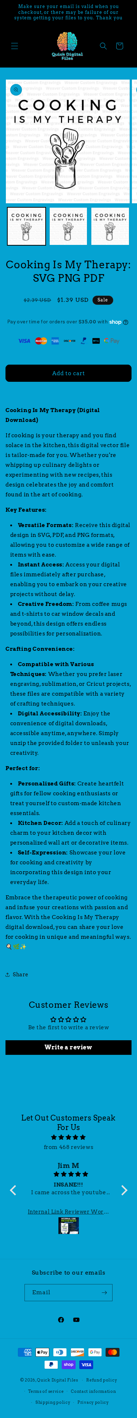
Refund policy (101, 1380)
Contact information (93, 1391)
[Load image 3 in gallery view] (110, 226)
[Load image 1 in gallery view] (26, 226)
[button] (15, 46)
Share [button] (20, 974)
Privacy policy (93, 1402)
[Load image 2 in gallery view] (68, 226)
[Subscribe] (104, 1292)
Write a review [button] (68, 1047)
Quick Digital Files (57, 1380)
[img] (68, 1137)
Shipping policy (53, 1402)
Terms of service (46, 1391)
